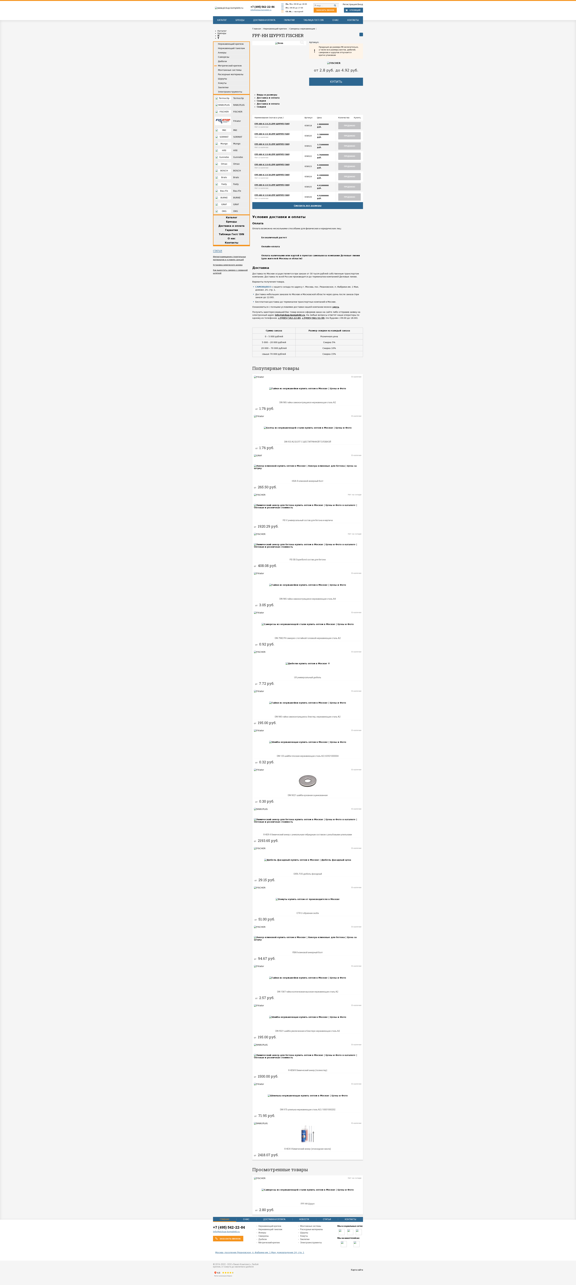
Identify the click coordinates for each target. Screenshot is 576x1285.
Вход (360, 4)
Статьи (217, 250)
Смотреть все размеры (307, 205)
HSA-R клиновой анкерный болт (307, 481)
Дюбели (262, 1239)
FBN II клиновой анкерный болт (307, 952)
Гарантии (289, 20)
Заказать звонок (325, 10)
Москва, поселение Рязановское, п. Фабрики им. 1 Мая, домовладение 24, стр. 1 (259, 1252)
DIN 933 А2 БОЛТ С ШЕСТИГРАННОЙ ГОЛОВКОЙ (307, 442)
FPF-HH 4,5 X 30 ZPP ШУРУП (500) (272, 134)
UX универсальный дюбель (307, 677)
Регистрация (350, 4)
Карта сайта (357, 1270)
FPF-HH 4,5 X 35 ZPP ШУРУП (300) (272, 144)
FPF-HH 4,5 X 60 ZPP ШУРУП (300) (272, 195)
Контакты (353, 20)
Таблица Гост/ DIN (313, 20)
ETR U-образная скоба (308, 913)
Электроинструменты (311, 1242)
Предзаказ (349, 126)
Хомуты (304, 1236)
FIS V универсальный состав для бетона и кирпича (308, 520)
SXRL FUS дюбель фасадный (308, 874)
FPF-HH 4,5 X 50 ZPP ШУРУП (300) (272, 175)
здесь (335, 307)
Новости (304, 1219)
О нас (335, 20)
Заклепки (304, 1239)
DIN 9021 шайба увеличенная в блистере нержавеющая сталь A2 (307, 1031)
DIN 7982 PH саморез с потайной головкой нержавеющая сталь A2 (308, 638)
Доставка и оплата (264, 20)
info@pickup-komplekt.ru (260, 10)
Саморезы (263, 1236)
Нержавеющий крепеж (269, 1226)
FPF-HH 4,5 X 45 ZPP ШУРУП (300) (272, 165)
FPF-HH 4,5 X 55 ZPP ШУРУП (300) (272, 185)
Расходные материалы (311, 1229)
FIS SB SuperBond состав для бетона (308, 559)
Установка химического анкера (227, 265)
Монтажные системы (310, 1226)
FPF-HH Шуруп (308, 1204)
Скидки (261, 101)
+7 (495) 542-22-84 (262, 7)
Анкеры (262, 1232)
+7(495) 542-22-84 (289, 318)
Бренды (240, 20)
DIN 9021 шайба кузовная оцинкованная (308, 795)
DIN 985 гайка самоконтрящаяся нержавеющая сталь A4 (307, 599)
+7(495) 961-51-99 (313, 318)
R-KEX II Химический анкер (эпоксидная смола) (307, 1149)
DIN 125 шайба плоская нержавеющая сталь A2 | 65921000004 (308, 756)
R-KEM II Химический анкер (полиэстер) (307, 1070)
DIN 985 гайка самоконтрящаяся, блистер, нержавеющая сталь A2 (307, 717)
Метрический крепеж (269, 1242)
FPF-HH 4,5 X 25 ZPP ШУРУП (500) (272, 124)
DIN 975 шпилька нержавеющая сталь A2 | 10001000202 (307, 1109)
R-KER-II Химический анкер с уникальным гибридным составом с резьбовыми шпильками (307, 834)
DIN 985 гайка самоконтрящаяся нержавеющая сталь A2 (307, 402)
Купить (336, 82)
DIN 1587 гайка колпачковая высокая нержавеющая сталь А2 (307, 992)
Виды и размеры (267, 95)
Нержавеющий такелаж (270, 1229)
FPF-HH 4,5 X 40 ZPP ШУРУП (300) (272, 154)
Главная (224, 1219)
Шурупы (304, 1232)
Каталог (222, 20)
